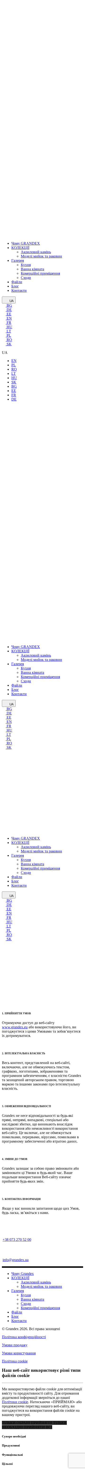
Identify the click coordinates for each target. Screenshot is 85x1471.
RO (9, 340)
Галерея (17, 1291)
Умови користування (19, 1353)
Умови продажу (14, 1345)
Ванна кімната (32, 1299)
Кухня (26, 1295)
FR (8, 323)
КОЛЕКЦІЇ (20, 1278)
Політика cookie (15, 1361)
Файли (16, 1312)
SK (9, 344)
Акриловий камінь (36, 1282)
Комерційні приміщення (40, 1308)
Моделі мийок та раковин (41, 1286)
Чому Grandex (22, 1274)
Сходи (26, 1304)
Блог (15, 1316)
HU (9, 327)
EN (9, 318)
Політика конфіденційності (24, 1337)
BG (9, 305)
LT (8, 331)
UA (11, 301)
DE (9, 310)
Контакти (19, 1321)
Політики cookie (15, 1402)
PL (8, 335)
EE (8, 314)
